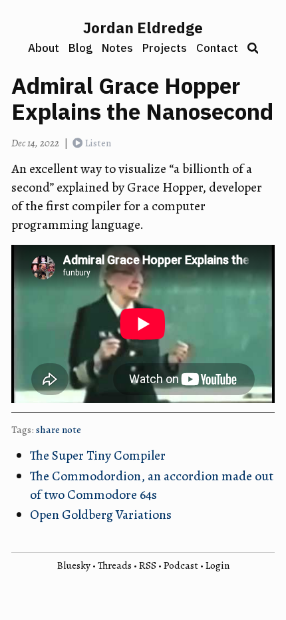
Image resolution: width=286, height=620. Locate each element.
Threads (115, 565)
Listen (98, 143)
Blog (80, 48)
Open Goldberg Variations (101, 515)
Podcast (181, 565)
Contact (217, 48)
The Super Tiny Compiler (98, 455)
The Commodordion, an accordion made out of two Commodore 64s (151, 485)
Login (217, 565)
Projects (164, 48)
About (43, 48)
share (48, 429)
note (71, 429)
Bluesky (73, 565)
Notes (117, 48)
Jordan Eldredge (143, 27)
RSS (147, 565)
